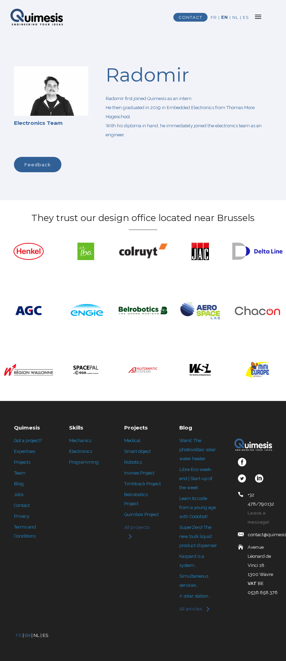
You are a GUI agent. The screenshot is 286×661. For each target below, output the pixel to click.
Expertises (24, 451)
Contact (22, 505)
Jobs (18, 494)
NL (235, 17)
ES (246, 17)
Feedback (37, 164)
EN (224, 17)
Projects (22, 462)
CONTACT (190, 17)
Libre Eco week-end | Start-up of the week (195, 478)
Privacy (21, 516)
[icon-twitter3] (244, 479)
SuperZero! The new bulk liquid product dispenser (198, 536)
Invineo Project (139, 473)
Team (19, 473)
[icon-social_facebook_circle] (244, 462)
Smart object (137, 451)
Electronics (80, 451)
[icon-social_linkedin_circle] (259, 479)
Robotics (133, 462)
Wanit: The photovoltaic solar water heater (197, 449)
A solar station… (195, 596)
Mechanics (80, 440)
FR (214, 17)
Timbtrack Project (142, 483)
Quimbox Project (141, 514)
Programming (84, 462)
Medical (132, 440)
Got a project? (28, 440)
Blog (19, 483)
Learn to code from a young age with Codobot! (197, 507)
